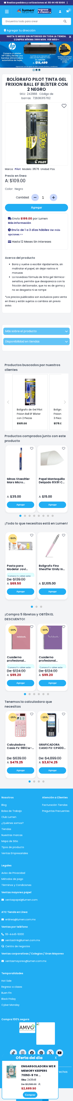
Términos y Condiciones (16, 885)
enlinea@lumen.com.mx (20, 919)
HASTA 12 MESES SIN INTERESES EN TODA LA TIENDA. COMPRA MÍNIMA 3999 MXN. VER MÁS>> (36, 38)
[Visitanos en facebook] (31, 1052)
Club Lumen (8, 817)
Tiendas (6, 829)
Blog (4, 805)
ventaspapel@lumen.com (21, 900)
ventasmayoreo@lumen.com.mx (25, 961)
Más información (19, 223)
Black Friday (8, 999)
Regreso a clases (11, 987)
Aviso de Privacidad (13, 873)
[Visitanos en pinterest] (41, 1052)
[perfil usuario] (60, 11)
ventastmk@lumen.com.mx (22, 940)
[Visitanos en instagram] (22, 1052)
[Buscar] (65, 21)
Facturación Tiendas (55, 805)
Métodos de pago (12, 879)
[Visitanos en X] (50, 1052)
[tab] (20, 516)
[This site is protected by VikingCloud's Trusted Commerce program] (45, 1033)
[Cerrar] (70, 36)
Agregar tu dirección (20, 30)
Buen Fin (6, 993)
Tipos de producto (12, 847)
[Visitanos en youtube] (59, 1052)
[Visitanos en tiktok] (13, 1052)
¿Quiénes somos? (12, 823)
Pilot (18, 169)
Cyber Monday (10, 1005)
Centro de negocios (17, 946)
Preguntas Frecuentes (55, 811)
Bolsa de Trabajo (11, 811)
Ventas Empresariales (14, 853)
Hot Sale (6, 981)
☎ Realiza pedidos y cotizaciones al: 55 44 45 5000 (34, 2)
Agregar (36, 207)
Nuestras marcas (12, 835)
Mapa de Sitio (9, 841)
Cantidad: (22, 197)
